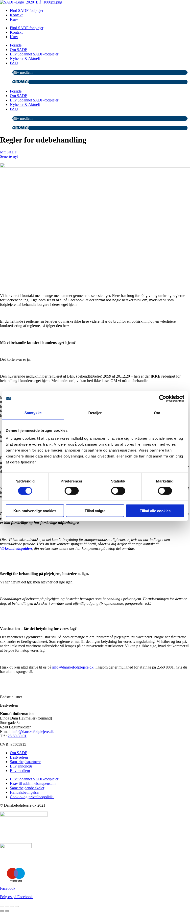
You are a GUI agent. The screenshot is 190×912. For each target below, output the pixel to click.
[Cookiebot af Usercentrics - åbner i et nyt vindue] (162, 398)
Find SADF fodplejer (26, 10)
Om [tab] (157, 413)
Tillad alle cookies (155, 510)
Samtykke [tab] (33, 413)
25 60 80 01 (17, 736)
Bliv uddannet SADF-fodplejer (34, 54)
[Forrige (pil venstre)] (2, 911)
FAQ (14, 63)
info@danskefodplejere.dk (73, 667)
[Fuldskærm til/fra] (7, 906)
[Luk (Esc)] (17, 906)
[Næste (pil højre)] (7, 911)
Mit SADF (20, 82)
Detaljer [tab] (95, 413)
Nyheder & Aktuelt (25, 58)
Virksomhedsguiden (16, 548)
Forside (16, 45)
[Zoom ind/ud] (2, 906)
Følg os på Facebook (16, 897)
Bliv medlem (22, 72)
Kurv (14, 19)
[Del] (12, 906)
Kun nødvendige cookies (34, 510)
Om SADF (18, 50)
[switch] (72, 491)
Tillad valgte (95, 510)
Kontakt (16, 15)
